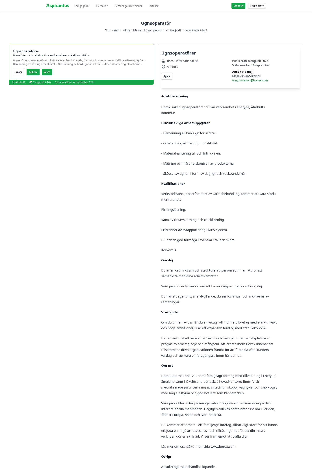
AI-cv (47, 71)
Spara (19, 71)
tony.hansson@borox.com (250, 80)
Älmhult (20, 82)
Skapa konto (257, 5)
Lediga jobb (81, 6)
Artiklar (154, 6)
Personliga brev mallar (128, 6)
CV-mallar (102, 6)
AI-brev (33, 71)
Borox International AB (27, 55)
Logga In (238, 5)
